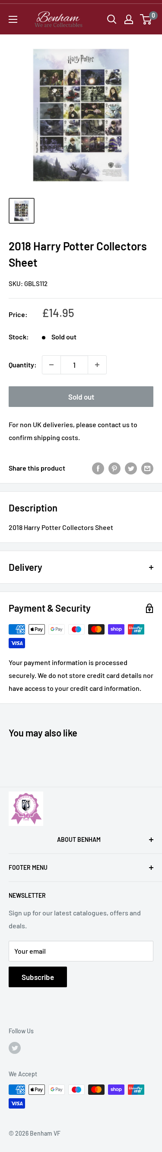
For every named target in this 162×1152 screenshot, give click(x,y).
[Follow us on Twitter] (15, 1047)
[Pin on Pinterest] (114, 467)
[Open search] (112, 19)
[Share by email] (147, 467)
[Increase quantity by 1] (97, 365)
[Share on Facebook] (98, 467)
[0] (146, 19)
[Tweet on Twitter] (131, 467)
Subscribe (38, 977)
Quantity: (23, 364)
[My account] (128, 19)
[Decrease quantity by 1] (51, 365)
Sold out (81, 396)
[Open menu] (13, 19)
